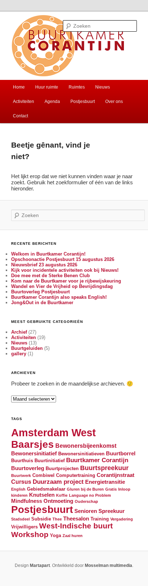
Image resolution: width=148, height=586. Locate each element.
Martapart (40, 565)
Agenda (52, 101)
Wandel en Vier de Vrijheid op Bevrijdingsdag (62, 286)
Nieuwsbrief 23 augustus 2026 (44, 264)
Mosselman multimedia (108, 565)
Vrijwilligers (24, 526)
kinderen (19, 495)
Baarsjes (32, 444)
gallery (18, 353)
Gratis (111, 489)
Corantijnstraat (115, 475)
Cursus (21, 481)
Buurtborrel (120, 453)
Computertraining (75, 475)
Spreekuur (111, 511)
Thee (57, 519)
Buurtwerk (21, 475)
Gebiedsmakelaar (46, 489)
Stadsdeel (20, 519)
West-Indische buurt (76, 526)
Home (19, 87)
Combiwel (43, 475)
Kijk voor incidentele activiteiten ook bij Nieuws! (65, 270)
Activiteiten (23, 101)
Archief (19, 332)
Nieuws (102, 87)
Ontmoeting (58, 501)
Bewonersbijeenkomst (85, 445)
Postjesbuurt (82, 101)
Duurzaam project (58, 481)
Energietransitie (105, 482)
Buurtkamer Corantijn (97, 460)
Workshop (29, 534)
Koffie (62, 495)
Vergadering (121, 519)
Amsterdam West (53, 432)
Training (100, 519)
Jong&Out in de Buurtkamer (42, 302)
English (18, 489)
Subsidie (41, 519)
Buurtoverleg (27, 468)
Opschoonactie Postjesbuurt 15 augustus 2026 (62, 259)
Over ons (114, 101)
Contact (20, 115)
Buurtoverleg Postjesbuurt (40, 291)
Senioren (85, 511)
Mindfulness (26, 501)
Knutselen (42, 495)
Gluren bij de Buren (85, 489)
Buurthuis (22, 460)
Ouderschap (86, 501)
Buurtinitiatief (49, 460)
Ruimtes (77, 87)
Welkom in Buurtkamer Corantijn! (48, 254)
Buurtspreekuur (104, 468)
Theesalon (76, 519)
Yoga (55, 535)
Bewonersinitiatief (34, 453)
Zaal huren (73, 535)
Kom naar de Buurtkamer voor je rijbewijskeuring (66, 281)
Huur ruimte (46, 87)
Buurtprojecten (62, 468)
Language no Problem (90, 495)
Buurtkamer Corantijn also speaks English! (59, 297)
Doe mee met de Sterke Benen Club (50, 275)
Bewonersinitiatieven (81, 453)
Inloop (124, 489)
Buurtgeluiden (27, 348)
